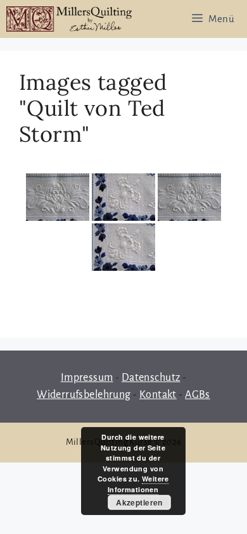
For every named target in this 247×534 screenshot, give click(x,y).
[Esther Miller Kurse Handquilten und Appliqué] (69, 19)
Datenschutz (151, 377)
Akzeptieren (139, 502)
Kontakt (158, 394)
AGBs (197, 394)
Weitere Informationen (138, 484)
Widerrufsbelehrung (84, 394)
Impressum (87, 377)
